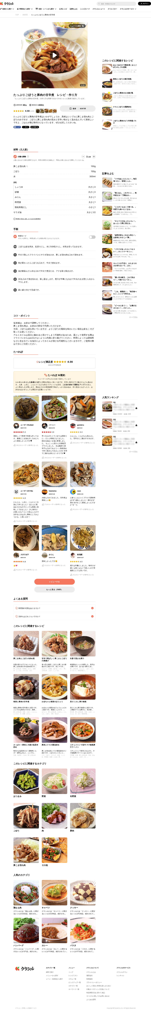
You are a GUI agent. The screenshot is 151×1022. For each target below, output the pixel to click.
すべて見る (133, 317)
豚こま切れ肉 (19, 166)
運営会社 (89, 975)
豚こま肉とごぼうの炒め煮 (24, 658)
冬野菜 (73, 796)
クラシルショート (99, 9)
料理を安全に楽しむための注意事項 (28, 219)
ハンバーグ (18, 945)
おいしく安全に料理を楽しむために (98, 986)
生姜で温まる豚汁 (77, 658)
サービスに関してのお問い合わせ (97, 996)
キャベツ (46, 907)
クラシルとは (91, 972)
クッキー (74, 907)
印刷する (35, 127)
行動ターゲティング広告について (97, 989)
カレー (45, 945)
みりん (18, 197)
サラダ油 (17, 212)
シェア (18, 127)
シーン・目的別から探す (54, 979)
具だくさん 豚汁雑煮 (78, 702)
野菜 (44, 796)
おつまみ (17, 796)
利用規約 (89, 979)
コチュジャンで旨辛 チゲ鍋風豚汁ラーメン (82, 746)
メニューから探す (52, 975)
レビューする (54, 582)
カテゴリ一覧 (73, 986)
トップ (71, 972)
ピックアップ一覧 (75, 982)
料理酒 (18, 202)
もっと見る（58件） (54, 589)
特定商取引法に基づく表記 (95, 993)
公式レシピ (63, 9)
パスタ (73, 945)
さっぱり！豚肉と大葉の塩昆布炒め (25, 746)
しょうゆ (19, 187)
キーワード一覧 (74, 989)
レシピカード (85, 9)
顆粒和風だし (21, 207)
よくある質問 (91, 999)
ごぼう (16, 171)
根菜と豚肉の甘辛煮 (21, 702)
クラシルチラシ (122, 972)
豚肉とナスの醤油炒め (50, 745)
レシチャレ (120, 975)
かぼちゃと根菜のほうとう (52, 702)
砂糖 (17, 192)
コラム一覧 (72, 979)
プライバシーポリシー (94, 982)
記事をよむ (74, 9)
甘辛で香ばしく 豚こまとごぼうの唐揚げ (54, 659)
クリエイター (112, 9)
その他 (45, 865)
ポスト (27, 127)
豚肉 (72, 831)
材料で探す (50, 972)
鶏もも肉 (17, 907)
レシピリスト (73, 975)
